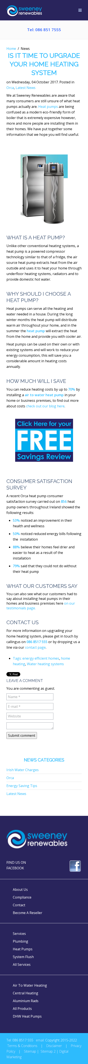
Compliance (22, 897)
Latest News (25, 87)
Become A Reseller (27, 912)
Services (19, 933)
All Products (22, 1008)
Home (11, 48)
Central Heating (25, 993)
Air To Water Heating (30, 985)
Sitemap (30, 1051)
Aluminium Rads (25, 1000)
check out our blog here (45, 406)
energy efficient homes (40, 658)
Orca (10, 87)
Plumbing (20, 941)
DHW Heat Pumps (27, 1016)
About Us (20, 889)
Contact (19, 905)
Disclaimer (54, 1045)
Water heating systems (45, 664)
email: (40, 1040)
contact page (35, 647)
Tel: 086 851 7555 (44, 29)
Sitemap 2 (48, 1051)
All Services (22, 964)
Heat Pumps (22, 949)
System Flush (23, 956)
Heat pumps (48, 106)
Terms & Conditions (22, 1045)
